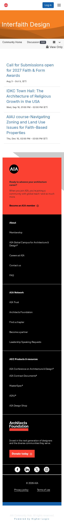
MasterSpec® (16, 386)
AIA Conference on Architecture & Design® (31, 369)
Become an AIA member (22, 205)
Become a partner (18, 332)
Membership (15, 232)
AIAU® (12, 396)
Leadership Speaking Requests (25, 342)
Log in (48, 5)
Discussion (36, 42)
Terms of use (43, 490)
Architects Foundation (21, 312)
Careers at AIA (16, 255)
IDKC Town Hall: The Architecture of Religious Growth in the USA (28, 96)
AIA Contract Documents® (23, 376)
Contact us (15, 265)
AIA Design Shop (18, 406)
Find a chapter (16, 322)
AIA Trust (14, 302)
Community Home (12, 42)
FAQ (11, 275)
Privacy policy (21, 490)
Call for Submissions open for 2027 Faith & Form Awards (30, 70)
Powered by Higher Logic (32, 519)
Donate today (20, 453)
